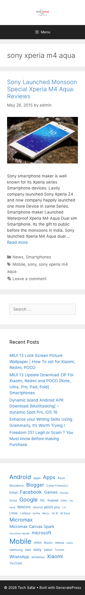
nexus (59, 542)
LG (64, 507)
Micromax (21, 520)
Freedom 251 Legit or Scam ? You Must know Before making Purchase (41, 438)
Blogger (35, 485)
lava (12, 507)
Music (48, 542)
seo (28, 550)
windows (38, 557)
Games (51, 492)
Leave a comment (30, 278)
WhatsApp (19, 556)
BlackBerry (16, 485)
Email (13, 492)
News (18, 257)
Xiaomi (55, 556)
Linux (13, 513)
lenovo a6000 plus (46, 507)
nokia (69, 542)
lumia (36, 513)
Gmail (13, 500)
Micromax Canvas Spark (31, 526)
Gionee (64, 492)
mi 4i (55, 513)
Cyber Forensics (57, 485)
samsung (16, 550)
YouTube (15, 563)
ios (71, 500)
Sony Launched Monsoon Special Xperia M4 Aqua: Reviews (42, 89)
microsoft (41, 532)
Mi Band (65, 513)
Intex (64, 500)
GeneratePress (68, 587)
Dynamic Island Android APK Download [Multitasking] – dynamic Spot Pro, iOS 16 (36, 406)
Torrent (59, 550)
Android (20, 476)
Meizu (45, 513)
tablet (48, 550)
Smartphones (38, 257)
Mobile (19, 264)
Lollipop (25, 513)
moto (38, 542)
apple (37, 478)
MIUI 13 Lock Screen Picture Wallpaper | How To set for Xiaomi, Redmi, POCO (42, 361)
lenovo (24, 506)
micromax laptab (19, 533)
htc (42, 500)
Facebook (31, 492)
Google (28, 499)
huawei (52, 500)
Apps (49, 477)
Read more (17, 242)
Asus (61, 478)
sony (32, 264)
